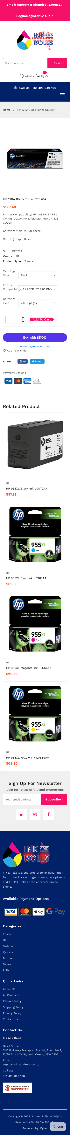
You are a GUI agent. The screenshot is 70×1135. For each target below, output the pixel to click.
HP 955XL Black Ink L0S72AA (26, 488)
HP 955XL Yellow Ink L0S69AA (27, 757)
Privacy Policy (12, 1013)
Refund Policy (12, 1001)
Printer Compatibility (10, 287)
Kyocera (8, 952)
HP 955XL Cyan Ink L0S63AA (26, 578)
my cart (46, 76)
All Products (11, 995)
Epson (7, 934)
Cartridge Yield (9, 301)
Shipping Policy (13, 1007)
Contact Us (10, 1019)
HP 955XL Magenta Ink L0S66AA (29, 668)
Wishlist (30, 76)
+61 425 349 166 (44, 88)
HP (8, 483)
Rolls (6, 970)
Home (6, 109)
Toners (7, 964)
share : (7, 361)
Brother (8, 958)
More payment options (35, 346)
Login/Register (28, 16)
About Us (9, 989)
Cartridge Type (9, 273)
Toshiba (8, 946)
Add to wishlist (17, 350)
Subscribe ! (54, 799)
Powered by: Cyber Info (38, 1128)
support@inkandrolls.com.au (22, 1064)
